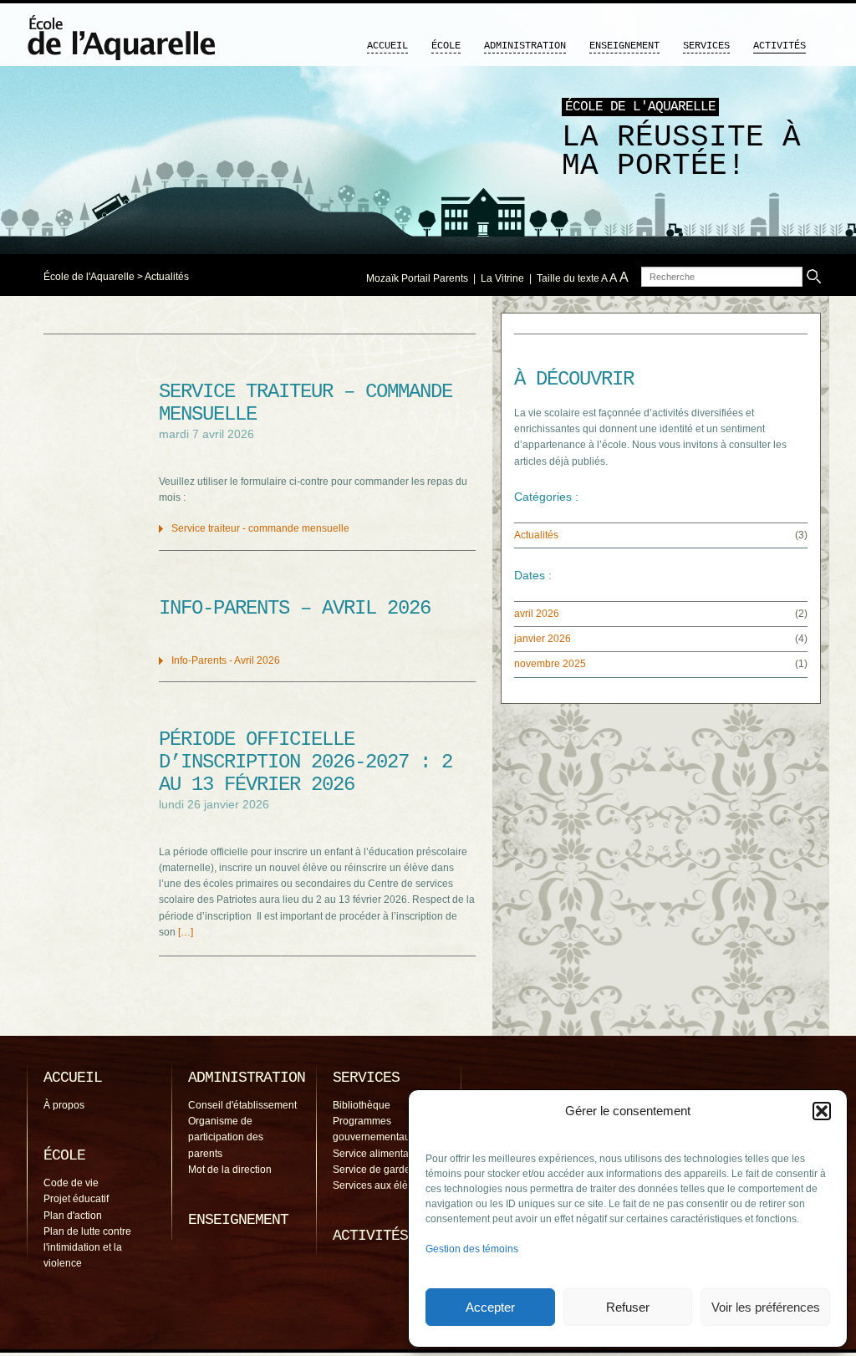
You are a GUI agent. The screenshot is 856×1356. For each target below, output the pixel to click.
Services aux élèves (378, 1185)
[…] (185, 932)
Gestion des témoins (471, 1249)
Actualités (167, 277)
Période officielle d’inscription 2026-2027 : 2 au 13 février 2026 (305, 762)
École (446, 46)
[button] (821, 1111)
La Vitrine (502, 278)
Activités (779, 46)
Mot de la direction (230, 1169)
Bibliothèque (361, 1105)
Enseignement (624, 46)
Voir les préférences (765, 1307)
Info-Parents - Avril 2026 (225, 660)
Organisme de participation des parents (225, 1137)
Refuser (628, 1307)
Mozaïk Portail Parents (417, 278)
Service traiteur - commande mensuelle (260, 528)
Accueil (387, 46)
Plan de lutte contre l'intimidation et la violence (87, 1247)
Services (706, 46)
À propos (63, 1105)
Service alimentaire (376, 1154)
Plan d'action (72, 1215)
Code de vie (71, 1183)
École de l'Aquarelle (89, 277)
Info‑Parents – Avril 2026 (295, 608)
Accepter (490, 1307)
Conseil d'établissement (242, 1105)
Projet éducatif (76, 1199)
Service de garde (371, 1169)
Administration (525, 46)
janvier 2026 (542, 639)
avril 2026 (536, 613)
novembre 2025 (550, 664)
